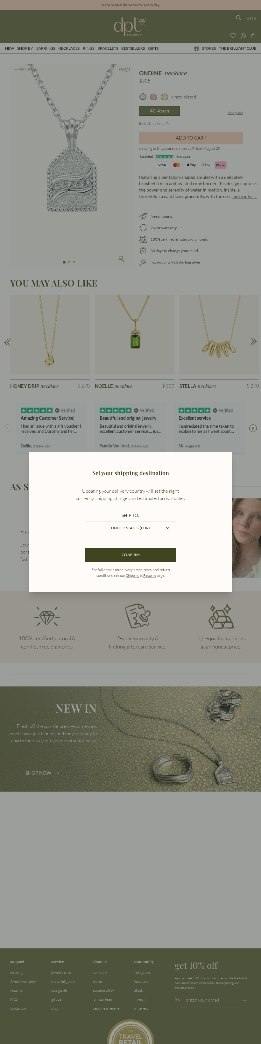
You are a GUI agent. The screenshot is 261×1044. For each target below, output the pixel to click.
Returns (149, 575)
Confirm (131, 554)
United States (130, 528)
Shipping (132, 575)
